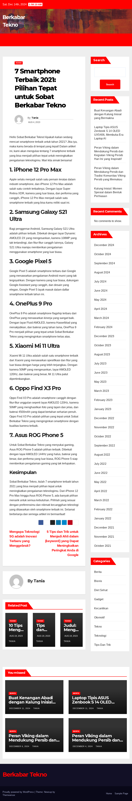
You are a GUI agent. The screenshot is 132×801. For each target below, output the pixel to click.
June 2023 (100, 372)
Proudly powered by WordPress (19, 792)
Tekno (19, 63)
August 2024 (102, 272)
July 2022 (100, 463)
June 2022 (100, 472)
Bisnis (98, 581)
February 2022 (103, 509)
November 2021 (104, 536)
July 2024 (100, 281)
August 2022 (102, 454)
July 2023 (100, 363)
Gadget (98, 599)
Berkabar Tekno (25, 774)
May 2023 (100, 381)
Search (99, 60)
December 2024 (104, 245)
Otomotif (99, 617)
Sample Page (121, 793)
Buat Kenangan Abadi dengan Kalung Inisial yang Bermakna (108, 114)
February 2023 (103, 400)
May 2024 (100, 299)
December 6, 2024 (19, 746)
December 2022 (104, 418)
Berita (98, 571)
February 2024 (103, 327)
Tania (34, 117)
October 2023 (102, 345)
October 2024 (102, 254)
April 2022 (100, 491)
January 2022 (102, 518)
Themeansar (9, 795)
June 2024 (100, 290)
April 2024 (100, 308)
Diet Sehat (100, 590)
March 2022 (101, 500)
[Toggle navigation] (68, 40)
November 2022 (104, 427)
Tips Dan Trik (102, 644)
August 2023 (102, 354)
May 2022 (100, 482)
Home (109, 793)
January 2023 (102, 409)
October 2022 (102, 436)
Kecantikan (101, 608)
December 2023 (104, 336)
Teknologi (100, 635)
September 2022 (104, 445)
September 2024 (104, 263)
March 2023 (101, 390)
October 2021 (102, 545)
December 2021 (104, 527)
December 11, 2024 (20, 708)
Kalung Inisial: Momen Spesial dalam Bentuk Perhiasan (108, 192)
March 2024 (101, 318)
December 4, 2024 (83, 746)
